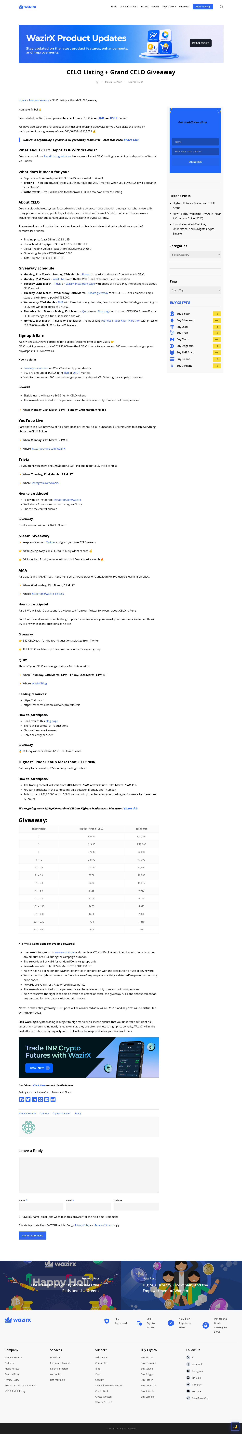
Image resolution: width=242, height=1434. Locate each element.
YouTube (58, 279)
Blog (97, 1368)
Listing (77, 1113)
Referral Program (59, 1368)
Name (23, 1200)
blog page (51, 721)
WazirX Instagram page (80, 283)
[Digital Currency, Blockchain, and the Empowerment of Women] (181, 1285)
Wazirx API (55, 1374)
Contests (44, 1113)
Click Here (39, 1085)
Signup (85, 274)
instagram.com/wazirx (45, 483)
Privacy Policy (82, 1225)
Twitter (50, 542)
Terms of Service (104, 1225)
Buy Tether (147, 1379)
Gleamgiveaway (98, 293)
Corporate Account (60, 1363)
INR (66, 373)
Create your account (36, 368)
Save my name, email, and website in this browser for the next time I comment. (70, 1217)
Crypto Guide (102, 1391)
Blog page (103, 311)
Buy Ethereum (148, 1363)
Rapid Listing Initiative (57, 156)
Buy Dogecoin (148, 1385)
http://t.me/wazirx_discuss (47, 594)
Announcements (39, 100)
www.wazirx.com (65, 952)
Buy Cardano (148, 1396)
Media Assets (12, 1368)
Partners (9, 1363)
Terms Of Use (12, 1374)
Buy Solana (147, 1368)
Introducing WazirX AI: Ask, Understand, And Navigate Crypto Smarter (194, 228)
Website (118, 1200)
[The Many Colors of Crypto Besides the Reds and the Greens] (60, 1285)
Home (22, 100)
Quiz (85, 311)
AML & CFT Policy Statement (20, 1385)
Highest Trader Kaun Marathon (120, 320)
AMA (60, 302)
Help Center (101, 1357)
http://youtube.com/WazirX (48, 448)
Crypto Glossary (103, 1396)
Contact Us (101, 1363)
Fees (97, 1374)
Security (99, 1379)
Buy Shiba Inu (148, 1391)
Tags (173, 281)
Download (55, 1357)
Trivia (57, 283)
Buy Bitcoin (147, 1357)
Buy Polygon (147, 1374)
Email (70, 1200)
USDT (76, 373)
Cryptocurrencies (61, 1113)
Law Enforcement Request (109, 1385)
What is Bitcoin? (103, 1402)
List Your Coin (57, 1379)
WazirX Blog (39, 683)
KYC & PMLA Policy (15, 1391)
